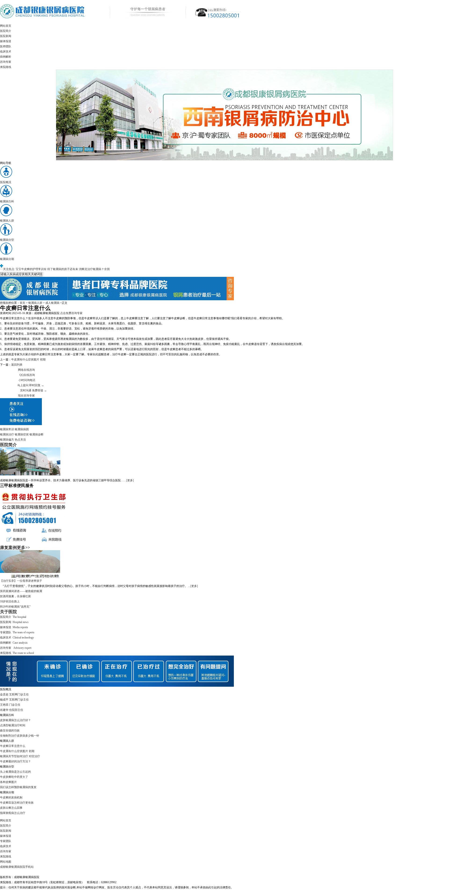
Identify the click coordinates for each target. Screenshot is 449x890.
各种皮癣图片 (8, 782)
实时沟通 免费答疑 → (33, 390)
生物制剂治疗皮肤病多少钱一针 (19, 735)
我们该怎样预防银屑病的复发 (18, 787)
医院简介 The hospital (13, 617)
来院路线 (5, 67)
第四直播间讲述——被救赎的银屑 (21, 591)
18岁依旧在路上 (10, 601)
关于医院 (8, 611)
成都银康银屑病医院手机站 (17, 866)
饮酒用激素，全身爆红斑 (15, 596)
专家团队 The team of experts (17, 632)
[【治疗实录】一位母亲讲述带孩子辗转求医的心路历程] (30, 577)
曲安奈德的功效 (10, 730)
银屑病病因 (22, 429)
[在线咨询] (117, 299)
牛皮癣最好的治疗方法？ (15, 761)
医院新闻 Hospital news (14, 622)
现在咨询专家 (26, 395)
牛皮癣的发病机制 (11, 797)
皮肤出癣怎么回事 (11, 807)
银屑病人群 (35, 302)
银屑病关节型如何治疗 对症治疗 (20, 756)
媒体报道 (5, 41)
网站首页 (5, 25)
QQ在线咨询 (27, 375)
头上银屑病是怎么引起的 (15, 771)
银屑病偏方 (7, 439)
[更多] (130, 480)
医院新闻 (5, 36)
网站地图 (5, 861)
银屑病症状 (22, 434)
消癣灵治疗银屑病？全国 (94, 269)
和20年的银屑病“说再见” (15, 606)
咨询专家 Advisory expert (15, 647)
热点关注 (20, 439)
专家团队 (5, 841)
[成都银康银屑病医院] (120, 22)
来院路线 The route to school (17, 653)
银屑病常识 (7, 429)
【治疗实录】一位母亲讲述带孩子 (21, 580)
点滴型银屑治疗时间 (12, 725)
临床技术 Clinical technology (17, 637)
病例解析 (5, 56)
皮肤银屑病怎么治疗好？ (15, 720)
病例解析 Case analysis (14, 642)
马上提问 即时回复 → (30, 385)
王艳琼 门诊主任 (10, 704)
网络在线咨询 (26, 369)
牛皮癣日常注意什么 (12, 746)
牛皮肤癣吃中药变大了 (14, 777)
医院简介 (5, 31)
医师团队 (5, 46)
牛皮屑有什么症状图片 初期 (28, 359)
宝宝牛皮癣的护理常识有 (31, 269)
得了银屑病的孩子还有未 (62, 269)
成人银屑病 (52, 302)
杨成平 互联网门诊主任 (14, 699)
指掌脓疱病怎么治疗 (12, 813)
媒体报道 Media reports (14, 627)
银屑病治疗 (7, 434)
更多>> (23, 547)
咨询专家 (5, 61)
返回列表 (16, 364)
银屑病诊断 (36, 434)
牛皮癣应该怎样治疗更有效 (17, 802)
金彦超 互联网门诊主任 (14, 694)
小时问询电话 (26, 380)
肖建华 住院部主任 (11, 710)
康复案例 (8, 547)
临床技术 (5, 51)
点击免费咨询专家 (71, 313)
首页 (22, 302)
